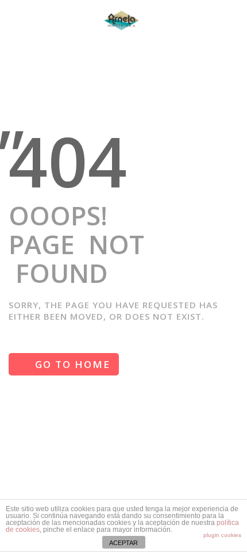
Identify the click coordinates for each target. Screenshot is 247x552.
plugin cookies (222, 535)
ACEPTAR (123, 542)
